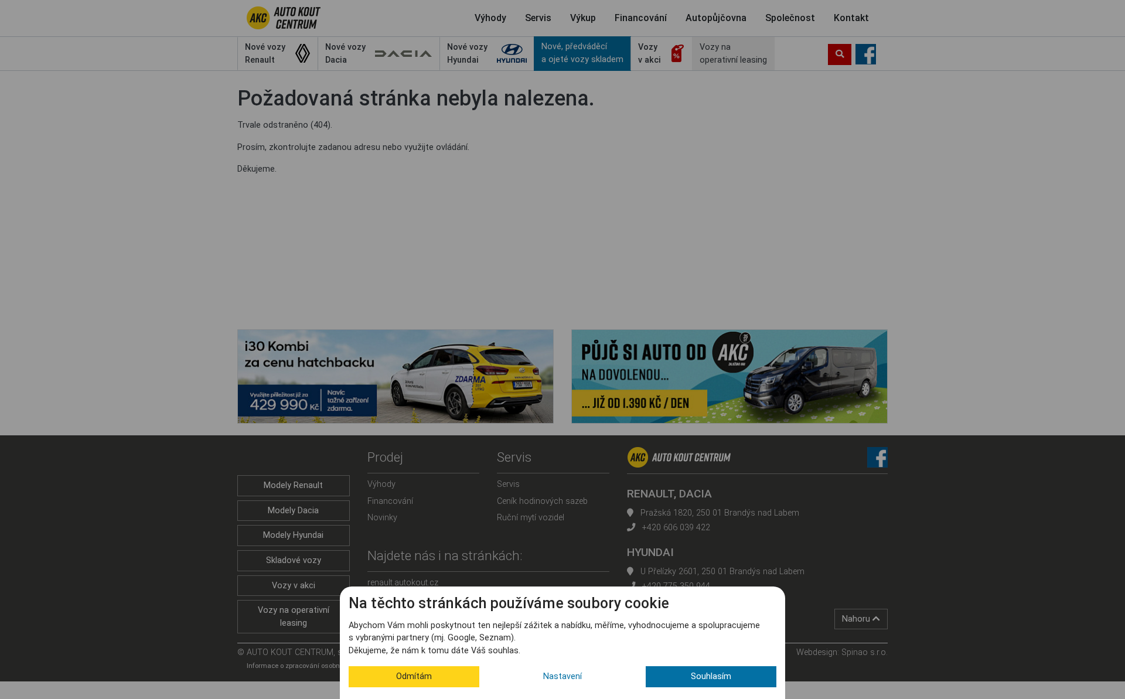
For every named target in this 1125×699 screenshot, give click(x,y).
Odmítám (414, 676)
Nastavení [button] (562, 676)
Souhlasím (711, 676)
